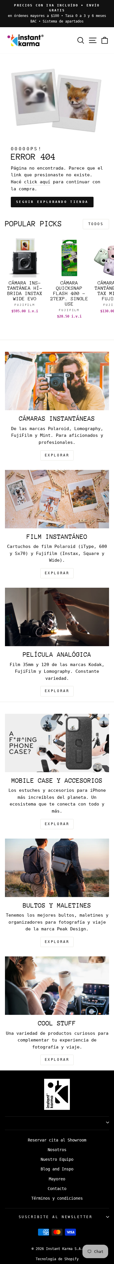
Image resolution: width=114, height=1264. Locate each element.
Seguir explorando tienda (52, 202)
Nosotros (57, 1149)
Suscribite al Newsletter (56, 1217)
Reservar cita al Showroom (57, 1140)
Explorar (57, 573)
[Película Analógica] (57, 617)
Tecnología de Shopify (57, 1259)
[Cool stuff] (57, 985)
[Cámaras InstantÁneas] (57, 381)
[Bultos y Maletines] (57, 868)
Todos (96, 224)
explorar (57, 455)
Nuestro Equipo (57, 1159)
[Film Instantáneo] (57, 499)
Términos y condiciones (57, 1198)
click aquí (37, 181)
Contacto (57, 1188)
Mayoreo (57, 1179)
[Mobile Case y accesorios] (57, 743)
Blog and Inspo (57, 1169)
